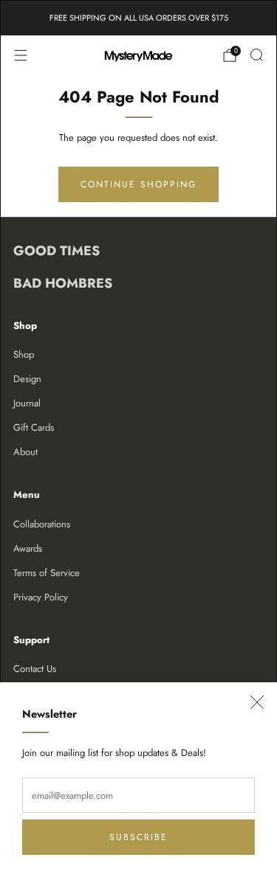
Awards (27, 548)
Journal (27, 403)
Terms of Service (46, 573)
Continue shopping (138, 184)
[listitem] (139, 17)
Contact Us (34, 669)
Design (27, 379)
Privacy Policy (40, 597)
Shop (23, 354)
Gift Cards (33, 427)
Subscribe (138, 837)
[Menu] (20, 55)
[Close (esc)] (257, 702)
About (25, 452)
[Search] (256, 54)
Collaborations (41, 524)
